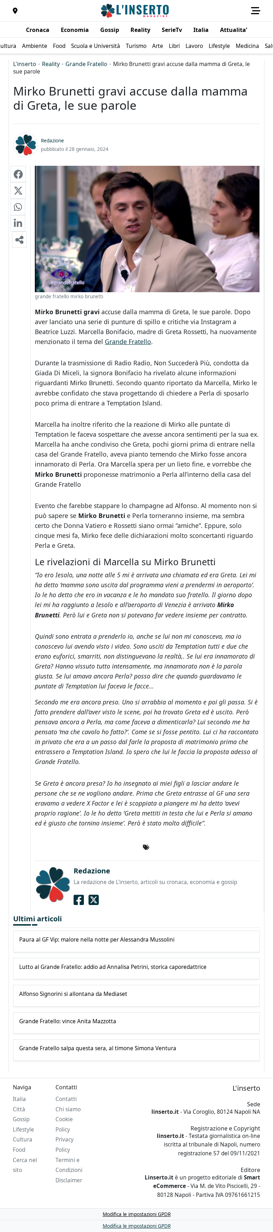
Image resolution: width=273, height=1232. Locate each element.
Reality (51, 64)
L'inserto (24, 64)
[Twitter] (94, 900)
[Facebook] (79, 900)
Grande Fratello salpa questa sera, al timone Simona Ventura (97, 1048)
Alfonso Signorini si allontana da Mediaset (73, 994)
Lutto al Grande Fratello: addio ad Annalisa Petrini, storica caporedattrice (113, 967)
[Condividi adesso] (19, 239)
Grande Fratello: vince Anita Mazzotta (67, 1021)
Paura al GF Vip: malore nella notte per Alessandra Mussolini (97, 940)
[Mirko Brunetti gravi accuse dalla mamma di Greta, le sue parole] (18, 174)
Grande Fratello (86, 64)
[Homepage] (135, 11)
